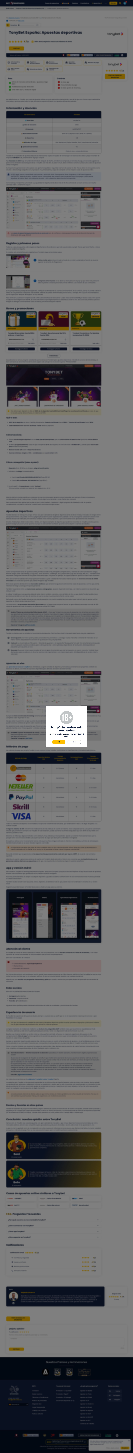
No (74, 742)
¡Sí (59, 742)
